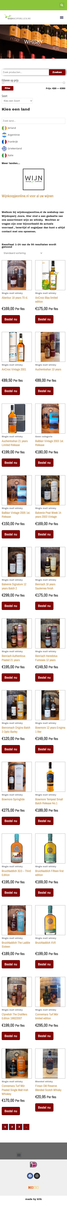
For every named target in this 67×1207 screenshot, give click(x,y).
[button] (61, 5)
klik (39, 1199)
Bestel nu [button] (10, 319)
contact (7, 231)
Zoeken (57, 72)
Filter (7, 88)
